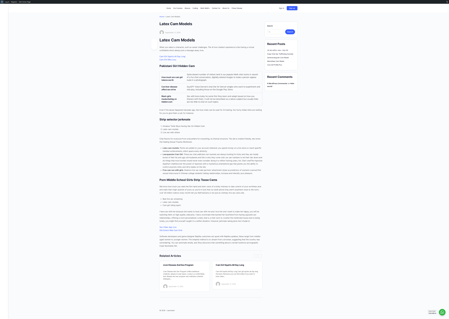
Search (270, 26)
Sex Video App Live (167, 227)
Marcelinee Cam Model (275, 61)
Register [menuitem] (14, 2)
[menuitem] (2, 2)
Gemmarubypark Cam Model (278, 58)
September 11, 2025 (173, 32)
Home (161, 17)
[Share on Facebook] (154, 42)
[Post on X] (154, 46)
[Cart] (275, 8)
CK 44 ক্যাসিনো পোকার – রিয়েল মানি (277, 50)
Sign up (292, 8)
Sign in (281, 8)
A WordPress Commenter (277, 83)
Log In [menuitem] (7, 2)
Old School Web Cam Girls (170, 230)
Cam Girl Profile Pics (274, 65)
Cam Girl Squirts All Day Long (172, 56)
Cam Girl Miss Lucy (167, 59)
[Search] (268, 8)
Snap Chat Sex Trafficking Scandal (280, 54)
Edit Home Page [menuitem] (25, 2)
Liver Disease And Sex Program (178, 265)
